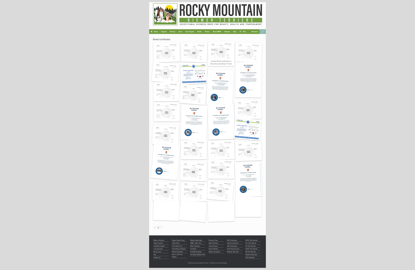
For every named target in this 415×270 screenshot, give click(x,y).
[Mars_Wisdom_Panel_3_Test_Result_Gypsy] (247, 129)
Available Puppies (159, 246)
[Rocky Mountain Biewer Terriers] (207, 14)
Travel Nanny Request (179, 249)
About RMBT (217, 32)
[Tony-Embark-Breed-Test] (192, 94)
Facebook (193, 249)
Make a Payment (158, 240)
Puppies (164, 32)
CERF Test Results (251, 249)
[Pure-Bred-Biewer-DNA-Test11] (220, 87)
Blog (234, 32)
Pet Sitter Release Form (197, 254)
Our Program (189, 32)
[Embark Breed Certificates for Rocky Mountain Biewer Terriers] (221, 51)
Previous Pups (213, 240)
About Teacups (195, 246)
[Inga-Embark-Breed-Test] (248, 151)
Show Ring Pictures (233, 249)
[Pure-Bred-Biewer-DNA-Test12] (248, 79)
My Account (157, 252)
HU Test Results (250, 246)
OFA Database (250, 257)
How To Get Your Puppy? (177, 255)
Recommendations (233, 243)
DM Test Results (250, 252)
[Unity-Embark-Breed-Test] (193, 211)
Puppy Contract (158, 243)
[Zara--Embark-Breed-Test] (165, 135)
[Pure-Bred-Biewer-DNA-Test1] (248, 179)
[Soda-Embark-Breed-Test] (194, 52)
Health (199, 32)
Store (180, 32)
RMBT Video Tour (195, 243)
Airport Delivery (213, 243)
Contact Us (156, 257)
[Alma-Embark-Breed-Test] (248, 52)
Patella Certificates (251, 254)
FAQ (244, 32)
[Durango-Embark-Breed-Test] (167, 111)
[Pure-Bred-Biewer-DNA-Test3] (221, 122)
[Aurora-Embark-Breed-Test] (221, 150)
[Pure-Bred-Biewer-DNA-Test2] (193, 122)
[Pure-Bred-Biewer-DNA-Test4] (165, 161)
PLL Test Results (250, 243)
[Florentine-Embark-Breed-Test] (248, 109)
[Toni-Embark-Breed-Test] (194, 191)
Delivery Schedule (214, 252)
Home (156, 32)
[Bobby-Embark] (193, 171)
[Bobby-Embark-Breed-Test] (194, 149)
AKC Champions (232, 240)
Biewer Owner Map (196, 240)
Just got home (213, 246)
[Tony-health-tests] (166, 210)
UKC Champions (232, 246)
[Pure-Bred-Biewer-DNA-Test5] (248, 207)
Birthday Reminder (233, 252)
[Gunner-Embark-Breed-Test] (165, 72)
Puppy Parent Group (178, 240)
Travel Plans (176, 243)
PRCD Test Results (251, 240)
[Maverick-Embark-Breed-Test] (166, 52)
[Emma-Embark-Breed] (167, 91)
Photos (207, 32)
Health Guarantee (177, 252)
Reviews (227, 32)
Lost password (158, 249)
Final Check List (177, 246)
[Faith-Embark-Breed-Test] (221, 169)
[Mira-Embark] (220, 190)
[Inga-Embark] (165, 191)
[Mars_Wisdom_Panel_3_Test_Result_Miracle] (194, 73)
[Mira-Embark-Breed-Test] (221, 211)
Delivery (172, 32)
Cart (154, 254)
